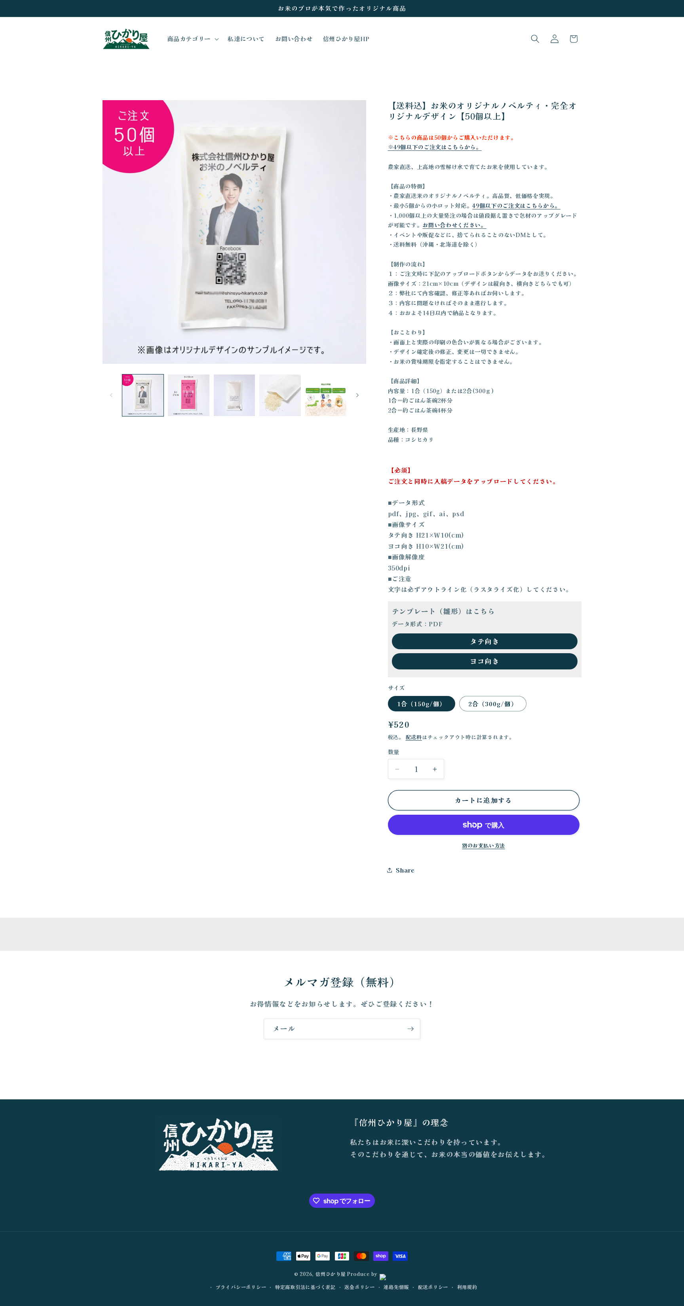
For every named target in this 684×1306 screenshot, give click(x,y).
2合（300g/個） (492, 703)
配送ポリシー (433, 1286)
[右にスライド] (357, 395)
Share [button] (405, 869)
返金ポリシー (359, 1286)
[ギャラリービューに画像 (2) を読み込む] (188, 395)
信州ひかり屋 (330, 1273)
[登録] (410, 1029)
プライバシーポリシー (241, 1286)
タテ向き (485, 641)
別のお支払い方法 (483, 845)
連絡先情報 (396, 1286)
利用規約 (467, 1286)
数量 (393, 752)
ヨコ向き (485, 661)
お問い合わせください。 (454, 225)
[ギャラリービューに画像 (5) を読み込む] (326, 395)
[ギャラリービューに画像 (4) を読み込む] (280, 395)
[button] (192, 39)
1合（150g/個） (421, 703)
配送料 (414, 737)
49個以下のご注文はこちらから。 (516, 205)
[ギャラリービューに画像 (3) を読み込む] (234, 395)
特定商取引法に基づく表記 (305, 1286)
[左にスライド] (111, 395)
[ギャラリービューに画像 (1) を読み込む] (143, 395)
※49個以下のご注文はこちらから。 (435, 147)
